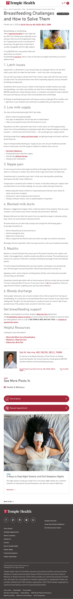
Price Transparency (39, 595)
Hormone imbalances (14, 151)
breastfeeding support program (19, 317)
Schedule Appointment (11, 532)
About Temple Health (15, 9)
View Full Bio (64, 369)
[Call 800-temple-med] (62, 3)
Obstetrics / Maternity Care (16, 340)
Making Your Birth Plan (14, 342)
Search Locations (9, 535)
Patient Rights (17, 590)
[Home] (36, 512)
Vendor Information (10, 556)
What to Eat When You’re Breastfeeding (20, 337)
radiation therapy (21, 156)
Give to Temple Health (11, 546)
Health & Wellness (16, 387)
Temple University (50, 521)
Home (5, 9)
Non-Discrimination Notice (11, 593)
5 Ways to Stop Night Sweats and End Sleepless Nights (35, 476)
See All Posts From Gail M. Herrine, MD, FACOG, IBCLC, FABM (37, 369)
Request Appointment (18, 408)
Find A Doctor (15, 399)
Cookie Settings (25, 593)
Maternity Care (42, 314)
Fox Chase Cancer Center (52, 528)
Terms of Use (7, 590)
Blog (24, 9)
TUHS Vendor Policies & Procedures (41, 593)
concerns (17, 57)
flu (48, 283)
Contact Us (7, 539)
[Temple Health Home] (20, 3)
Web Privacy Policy (9, 595)
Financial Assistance (10, 553)
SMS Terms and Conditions (24, 595)
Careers (6, 542)
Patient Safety (8, 549)
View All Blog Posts (63, 13)
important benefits (15, 34)
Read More (10, 490)
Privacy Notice (27, 590)
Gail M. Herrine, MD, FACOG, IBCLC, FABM (36, 25)
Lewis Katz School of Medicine (54, 524)
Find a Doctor (8, 528)
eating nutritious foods (29, 137)
